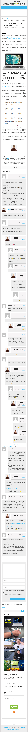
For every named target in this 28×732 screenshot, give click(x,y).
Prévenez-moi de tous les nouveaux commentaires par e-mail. (13, 591)
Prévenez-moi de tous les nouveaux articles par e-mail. (13, 595)
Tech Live (17, 156)
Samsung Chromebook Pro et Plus (15, 38)
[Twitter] (13, 167)
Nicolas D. (14, 315)
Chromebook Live (7, 727)
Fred (3, 27)
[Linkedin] (11, 167)
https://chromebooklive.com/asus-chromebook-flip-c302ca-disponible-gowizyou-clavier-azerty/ (15, 525)
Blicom (8, 158)
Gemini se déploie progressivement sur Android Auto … (13, 692)
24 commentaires (5, 28)
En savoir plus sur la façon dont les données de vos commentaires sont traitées (14, 606)
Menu (3, 7)
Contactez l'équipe (16, 729)
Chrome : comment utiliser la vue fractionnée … (13, 686)
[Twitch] (16, 167)
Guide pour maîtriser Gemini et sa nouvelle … (13, 697)
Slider (23, 27)
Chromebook (18, 27)
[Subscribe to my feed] (14, 712)
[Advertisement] (14, 12)
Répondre (23, 177)
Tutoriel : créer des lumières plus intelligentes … (13, 681)
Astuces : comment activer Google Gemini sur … (13, 677)
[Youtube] (14, 167)
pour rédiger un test (12, 37)
